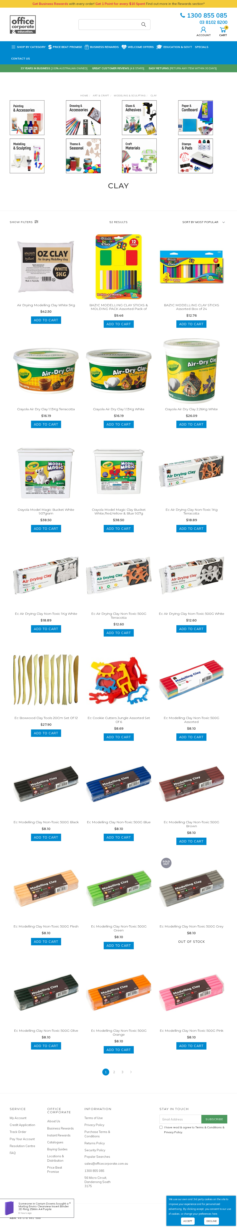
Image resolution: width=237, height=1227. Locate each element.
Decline (211, 1221)
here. (215, 1213)
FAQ (13, 1153)
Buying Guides (57, 1149)
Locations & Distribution (55, 1158)
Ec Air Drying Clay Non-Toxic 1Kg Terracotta (191, 512)
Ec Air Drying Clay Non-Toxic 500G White (191, 614)
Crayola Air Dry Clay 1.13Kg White (118, 409)
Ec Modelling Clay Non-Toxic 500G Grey (191, 926)
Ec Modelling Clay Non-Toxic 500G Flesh (45, 926)
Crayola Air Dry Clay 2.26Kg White (191, 409)
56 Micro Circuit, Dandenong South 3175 (97, 1182)
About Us (53, 1121)
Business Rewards (104, 47)
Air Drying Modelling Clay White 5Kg (46, 305)
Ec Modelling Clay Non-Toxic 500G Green (119, 928)
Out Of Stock (191, 942)
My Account (18, 1118)
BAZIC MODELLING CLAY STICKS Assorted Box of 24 (191, 307)
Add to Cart (46, 320)
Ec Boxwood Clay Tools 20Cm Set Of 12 (46, 718)
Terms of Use (93, 1118)
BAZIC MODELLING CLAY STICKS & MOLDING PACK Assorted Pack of (118, 307)
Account (203, 35)
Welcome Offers (141, 47)
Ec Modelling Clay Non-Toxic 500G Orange (119, 1032)
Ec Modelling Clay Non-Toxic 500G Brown (191, 824)
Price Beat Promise (67, 47)
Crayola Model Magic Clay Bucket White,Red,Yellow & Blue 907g (119, 512)
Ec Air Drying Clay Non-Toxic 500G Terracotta (118, 616)
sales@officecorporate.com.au (98, 1163)
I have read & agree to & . (194, 1130)
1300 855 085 (207, 15)
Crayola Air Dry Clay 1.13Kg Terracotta (46, 409)
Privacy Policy (94, 1125)
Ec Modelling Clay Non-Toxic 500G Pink (191, 1030)
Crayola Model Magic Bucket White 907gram (46, 512)
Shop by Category (31, 47)
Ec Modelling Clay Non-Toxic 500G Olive (46, 1030)
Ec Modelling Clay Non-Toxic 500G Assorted (191, 720)
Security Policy (94, 1150)
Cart (223, 31)
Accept (187, 1221)
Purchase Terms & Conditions (97, 1134)
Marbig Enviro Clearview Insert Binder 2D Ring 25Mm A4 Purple (44, 1208)
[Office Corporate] (23, 24)
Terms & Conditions (208, 1127)
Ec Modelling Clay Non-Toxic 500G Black (46, 822)
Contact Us (20, 58)
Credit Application (22, 1125)
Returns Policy (94, 1143)
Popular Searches (97, 1156)
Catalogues (55, 1142)
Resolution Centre (22, 1146)
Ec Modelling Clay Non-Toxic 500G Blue (119, 822)
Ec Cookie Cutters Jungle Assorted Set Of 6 (118, 720)
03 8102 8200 (213, 22)
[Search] (143, 24)
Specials (201, 47)
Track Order (18, 1132)
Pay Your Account (22, 1139)
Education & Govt (177, 47)
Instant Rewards (59, 1135)
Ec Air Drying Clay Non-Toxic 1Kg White (46, 614)
